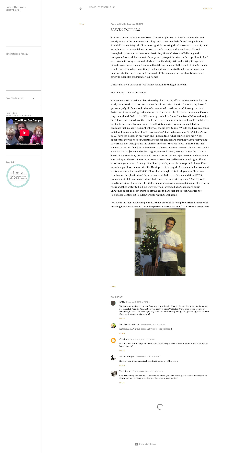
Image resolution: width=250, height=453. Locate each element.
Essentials (104, 7)
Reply (122, 318)
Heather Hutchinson (129, 324)
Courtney (124, 339)
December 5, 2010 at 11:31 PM (138, 302)
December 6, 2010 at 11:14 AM (153, 324)
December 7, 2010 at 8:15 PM (151, 371)
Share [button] (82, 24)
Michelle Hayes (127, 356)
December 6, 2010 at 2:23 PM (148, 357)
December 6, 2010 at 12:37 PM (142, 339)
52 (114, 7)
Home (92, 7)
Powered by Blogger (147, 444)
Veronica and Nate (128, 371)
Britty (122, 302)
